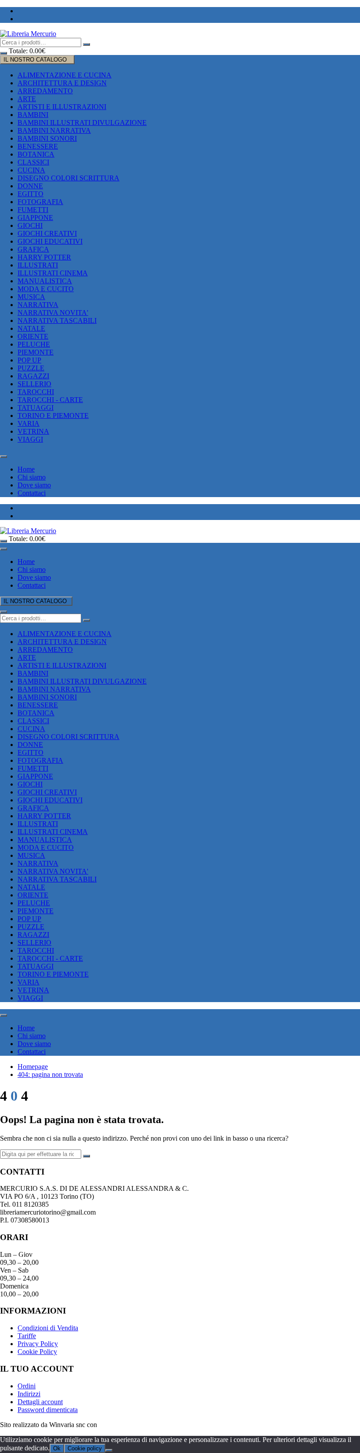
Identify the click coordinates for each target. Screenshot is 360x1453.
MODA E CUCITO (46, 289)
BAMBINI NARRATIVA (54, 130)
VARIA (29, 423)
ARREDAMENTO (45, 91)
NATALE (31, 328)
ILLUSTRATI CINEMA (53, 273)
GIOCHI (30, 225)
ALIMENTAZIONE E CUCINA (65, 75)
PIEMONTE (36, 352)
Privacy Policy (38, 1343)
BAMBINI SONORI (47, 138)
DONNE (30, 186)
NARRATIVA (38, 304)
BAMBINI (33, 114)
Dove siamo (34, 485)
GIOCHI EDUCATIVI (50, 241)
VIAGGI (30, 439)
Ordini (27, 1386)
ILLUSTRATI (38, 265)
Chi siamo (32, 477)
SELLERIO (34, 384)
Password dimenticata (48, 1409)
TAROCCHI (36, 391)
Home (26, 469)
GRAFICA (33, 249)
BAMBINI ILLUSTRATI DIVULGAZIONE (82, 122)
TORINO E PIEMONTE (53, 415)
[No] (108, 1450)
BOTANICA (36, 154)
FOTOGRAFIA (40, 201)
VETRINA (33, 431)
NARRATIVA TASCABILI (57, 320)
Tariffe (27, 1336)
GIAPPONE (35, 217)
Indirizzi (29, 1394)
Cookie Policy (37, 1351)
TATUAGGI (36, 407)
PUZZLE (31, 368)
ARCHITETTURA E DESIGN (62, 83)
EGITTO (30, 194)
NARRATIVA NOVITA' (53, 312)
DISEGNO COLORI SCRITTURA (68, 178)
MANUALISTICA (45, 281)
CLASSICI (33, 162)
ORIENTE (33, 336)
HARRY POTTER (44, 257)
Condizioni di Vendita (48, 1328)
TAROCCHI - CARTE (50, 399)
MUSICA (31, 296)
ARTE (27, 98)
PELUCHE (34, 344)
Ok (57, 1448)
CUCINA (31, 170)
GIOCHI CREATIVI (47, 233)
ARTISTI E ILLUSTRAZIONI (62, 106)
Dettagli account (40, 1401)
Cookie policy (85, 1448)
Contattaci (32, 493)
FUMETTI (33, 209)
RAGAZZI (33, 376)
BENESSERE (38, 146)
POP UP (29, 360)
